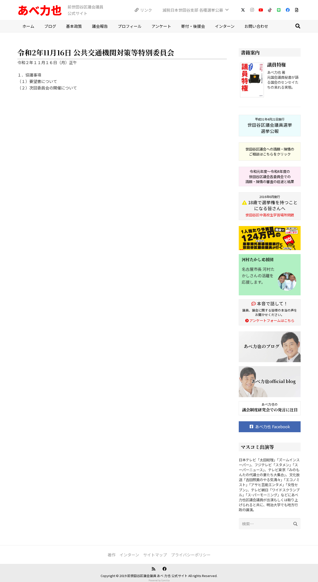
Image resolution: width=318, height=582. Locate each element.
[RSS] (154, 569)
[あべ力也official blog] (270, 381)
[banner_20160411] (270, 238)
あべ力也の (270, 404)
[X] (243, 10)
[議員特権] (253, 81)
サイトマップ (155, 555)
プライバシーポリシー (191, 555)
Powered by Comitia (159, 580)
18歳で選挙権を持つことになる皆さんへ (271, 205)
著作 (112, 555)
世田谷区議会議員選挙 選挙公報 (269, 125)
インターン (129, 555)
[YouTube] (261, 10)
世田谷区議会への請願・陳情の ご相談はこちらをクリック (269, 151)
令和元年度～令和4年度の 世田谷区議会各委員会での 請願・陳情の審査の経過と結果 (269, 176)
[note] (297, 10)
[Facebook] (288, 10)
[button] (297, 26)
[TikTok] (270, 10)
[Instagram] (252, 10)
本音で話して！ (272, 303)
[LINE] (279, 10)
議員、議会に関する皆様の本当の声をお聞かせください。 (269, 312)
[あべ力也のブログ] (270, 346)
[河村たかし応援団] (270, 274)
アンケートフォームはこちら (271, 320)
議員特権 (276, 64)
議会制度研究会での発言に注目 (270, 410)
